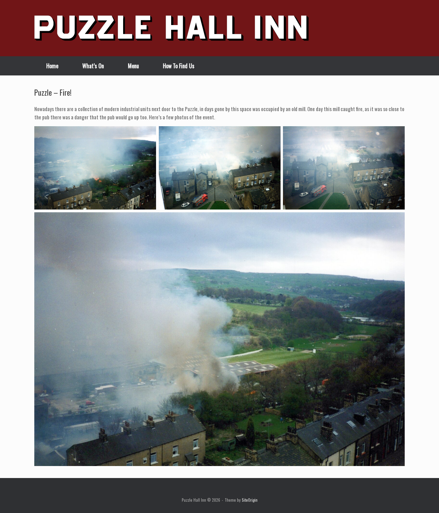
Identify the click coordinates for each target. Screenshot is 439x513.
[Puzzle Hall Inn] (171, 28)
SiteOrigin (250, 500)
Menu (133, 66)
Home (52, 66)
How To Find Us (178, 66)
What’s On (93, 66)
